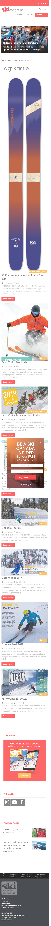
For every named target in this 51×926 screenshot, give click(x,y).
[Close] (41, 443)
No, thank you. (25, 484)
